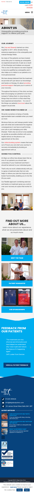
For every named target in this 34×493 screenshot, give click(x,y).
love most (21, 103)
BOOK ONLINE (25, 2)
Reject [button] (27, 490)
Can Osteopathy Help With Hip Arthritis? (20, 422)
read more (13, 487)
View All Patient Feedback (17, 365)
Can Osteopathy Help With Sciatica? (19, 414)
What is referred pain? (17, 429)
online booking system (12, 142)
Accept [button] (20, 490)
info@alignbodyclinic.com (14, 402)
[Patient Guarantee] (17, 271)
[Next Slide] (30, 347)
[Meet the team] (17, 246)
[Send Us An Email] (3, 439)
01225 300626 (29, 6)
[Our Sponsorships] (17, 297)
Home (3, 2)
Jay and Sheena (10, 47)
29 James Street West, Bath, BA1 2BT (19, 406)
